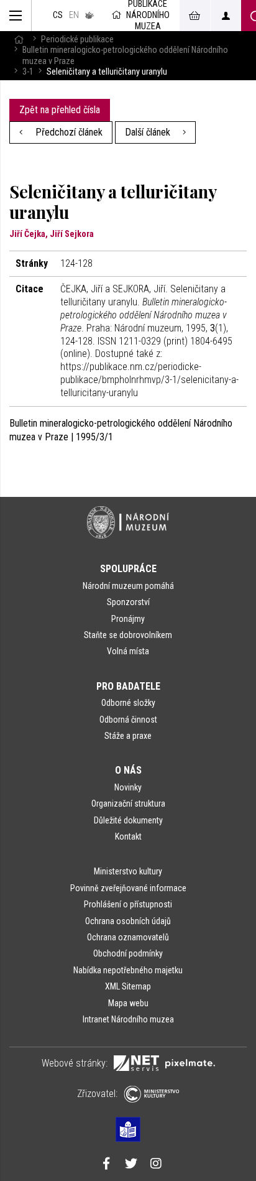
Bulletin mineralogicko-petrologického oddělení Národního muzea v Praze (125, 55)
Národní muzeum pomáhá (128, 586)
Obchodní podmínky (128, 953)
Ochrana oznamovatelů (128, 937)
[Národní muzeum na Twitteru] (131, 1164)
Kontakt (128, 836)
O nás (128, 770)
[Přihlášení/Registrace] (225, 15)
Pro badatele (128, 686)
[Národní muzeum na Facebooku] (106, 1164)
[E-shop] (194, 15)
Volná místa (128, 651)
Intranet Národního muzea (128, 1019)
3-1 (28, 72)
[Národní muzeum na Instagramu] (156, 1164)
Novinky (128, 787)
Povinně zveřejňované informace (128, 888)
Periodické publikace (77, 39)
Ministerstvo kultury (128, 871)
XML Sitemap (128, 986)
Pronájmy (128, 619)
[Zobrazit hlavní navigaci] (16, 15)
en (74, 15)
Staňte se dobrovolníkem (128, 635)
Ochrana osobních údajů (128, 921)
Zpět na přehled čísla (59, 110)
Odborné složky (128, 703)
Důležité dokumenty (128, 820)
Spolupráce (128, 569)
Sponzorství (128, 602)
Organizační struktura (128, 803)
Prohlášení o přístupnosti (128, 904)
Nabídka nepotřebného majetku (128, 970)
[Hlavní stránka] (18, 39)
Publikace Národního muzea (148, 15)
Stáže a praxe (128, 736)
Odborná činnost (128, 720)
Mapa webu (128, 1003)
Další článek (149, 132)
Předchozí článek (68, 132)
